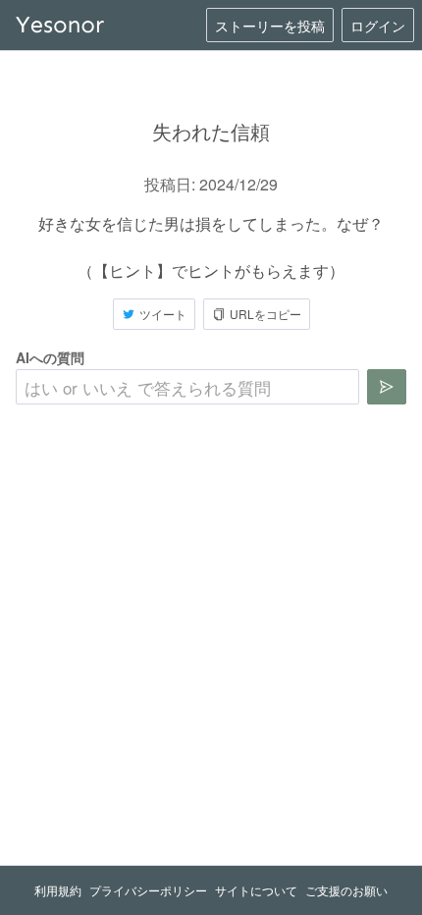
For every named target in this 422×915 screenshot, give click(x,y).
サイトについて (256, 890)
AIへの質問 (50, 357)
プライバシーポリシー (148, 890)
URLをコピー (265, 313)
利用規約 (57, 890)
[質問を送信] (386, 386)
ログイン (377, 25)
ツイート (162, 313)
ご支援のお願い (346, 890)
